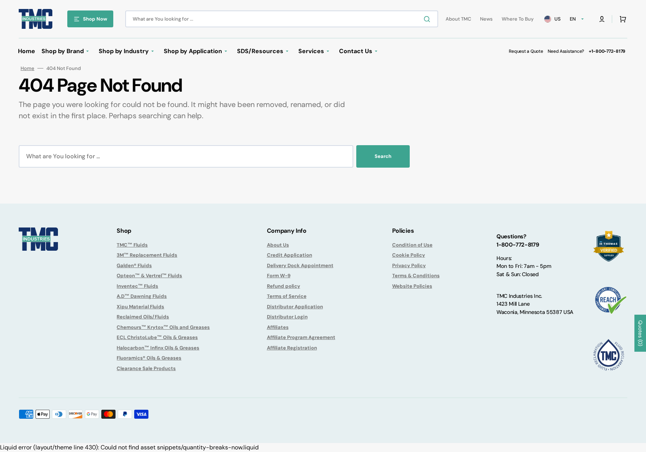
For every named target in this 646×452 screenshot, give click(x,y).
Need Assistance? (566, 51)
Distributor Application (295, 306)
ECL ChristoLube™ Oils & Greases (157, 337)
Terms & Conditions (416, 275)
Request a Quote (526, 51)
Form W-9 (278, 275)
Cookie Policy (408, 255)
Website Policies (412, 286)
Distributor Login (287, 317)
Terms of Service (287, 296)
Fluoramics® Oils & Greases (149, 358)
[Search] (428, 19)
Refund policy (283, 286)
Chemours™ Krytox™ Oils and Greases (163, 327)
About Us (278, 245)
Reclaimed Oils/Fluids (143, 317)
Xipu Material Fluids (140, 306)
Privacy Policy (409, 265)
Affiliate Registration (292, 348)
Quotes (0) (640, 333)
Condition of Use (412, 245)
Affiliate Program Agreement (301, 337)
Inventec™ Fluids (137, 286)
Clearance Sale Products (146, 368)
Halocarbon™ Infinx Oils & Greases (158, 348)
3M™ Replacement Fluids (147, 255)
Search (383, 156)
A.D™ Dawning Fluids (142, 296)
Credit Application (289, 255)
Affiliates (278, 327)
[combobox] (281, 18)
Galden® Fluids (134, 265)
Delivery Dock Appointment (300, 265)
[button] (602, 19)
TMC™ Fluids (132, 245)
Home (27, 68)
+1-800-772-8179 (607, 51)
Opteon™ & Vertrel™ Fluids (149, 275)
